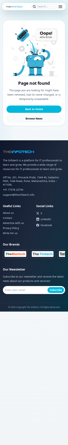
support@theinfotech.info (18, 194)
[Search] (34, 6)
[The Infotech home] (14, 6)
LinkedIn (46, 219)
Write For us (10, 233)
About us (8, 213)
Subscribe (56, 290)
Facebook (46, 225)
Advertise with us (13, 223)
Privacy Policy (11, 228)
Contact (7, 218)
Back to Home (34, 109)
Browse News (34, 118)
